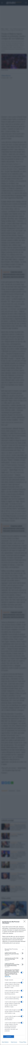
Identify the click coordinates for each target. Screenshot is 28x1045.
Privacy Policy (22, 1042)
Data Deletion (5, 1042)
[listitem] (14, 949)
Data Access (14, 1042)
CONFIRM (8, 1036)
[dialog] (14, 982)
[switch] (22, 953)
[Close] (24, 921)
